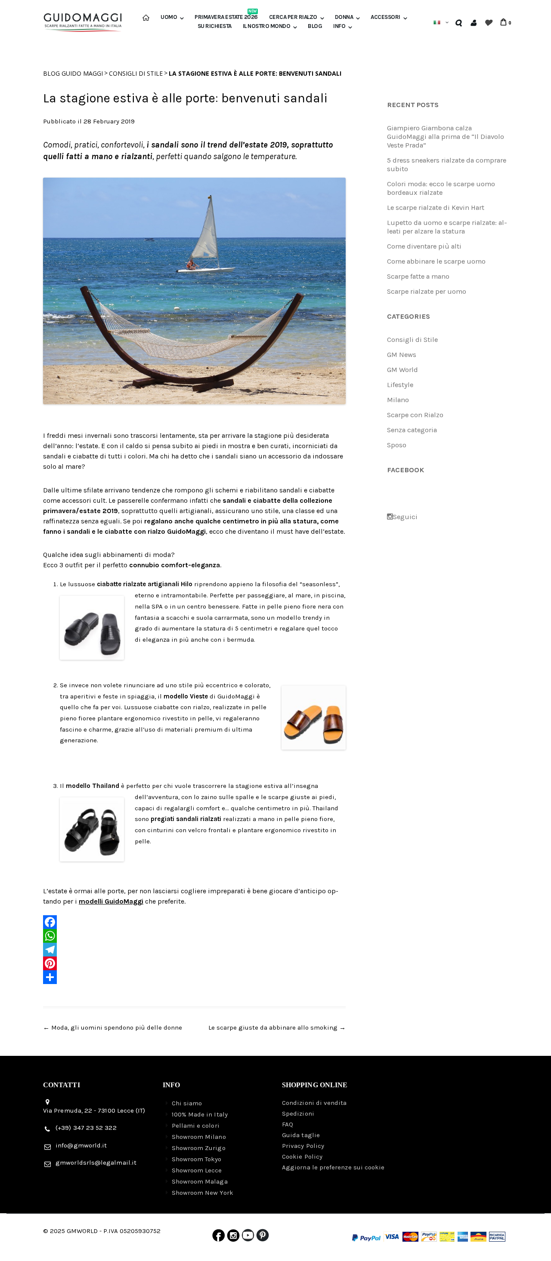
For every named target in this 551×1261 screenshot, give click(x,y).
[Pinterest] (194, 963)
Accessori (385, 17)
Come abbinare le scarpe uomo (436, 261)
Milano (398, 400)
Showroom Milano (199, 1137)
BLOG (315, 26)
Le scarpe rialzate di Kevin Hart (435, 207)
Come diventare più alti (424, 246)
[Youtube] (247, 1237)
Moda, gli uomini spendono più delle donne (112, 1027)
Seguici (405, 517)
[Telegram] (194, 950)
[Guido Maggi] (82, 19)
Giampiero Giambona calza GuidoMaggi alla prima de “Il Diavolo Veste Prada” (445, 136)
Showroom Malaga (200, 1181)
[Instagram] (233, 1237)
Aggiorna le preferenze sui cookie (333, 1167)
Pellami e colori (196, 1125)
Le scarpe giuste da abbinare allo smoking (277, 1027)
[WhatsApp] (194, 936)
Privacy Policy (303, 1146)
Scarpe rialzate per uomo (426, 291)
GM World (402, 370)
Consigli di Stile (136, 73)
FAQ (287, 1124)
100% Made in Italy (200, 1114)
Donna (344, 17)
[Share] (194, 977)
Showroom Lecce (197, 1170)
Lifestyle (400, 385)
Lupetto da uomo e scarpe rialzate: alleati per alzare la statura (447, 226)
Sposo (396, 445)
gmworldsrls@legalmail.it (96, 1162)
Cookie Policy (302, 1156)
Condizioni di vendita (314, 1103)
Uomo (169, 17)
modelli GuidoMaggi (111, 901)
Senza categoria (412, 430)
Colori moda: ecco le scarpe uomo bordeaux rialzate (441, 188)
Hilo (186, 584)
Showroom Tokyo (197, 1159)
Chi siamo (187, 1103)
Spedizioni (298, 1113)
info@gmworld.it (81, 1145)
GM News (401, 355)
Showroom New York (202, 1192)
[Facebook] (194, 922)
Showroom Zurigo (199, 1148)
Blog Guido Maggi (73, 73)
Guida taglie (301, 1135)
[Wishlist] (488, 23)
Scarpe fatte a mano (418, 276)
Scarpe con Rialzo (415, 415)
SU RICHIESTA (215, 26)
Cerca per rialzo (293, 17)
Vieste (199, 696)
